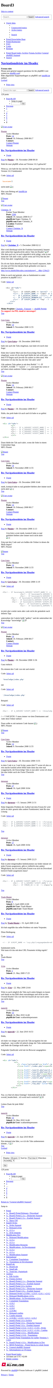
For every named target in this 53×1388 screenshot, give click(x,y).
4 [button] (6, 113)
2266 (14, 214)
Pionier (4, 131)
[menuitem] (19, 28)
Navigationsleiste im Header (19, 63)
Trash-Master (6, 897)
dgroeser (4, 781)
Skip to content (7, 11)
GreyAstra (5, 320)
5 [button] (6, 115)
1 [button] (6, 108)
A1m (3, 966)
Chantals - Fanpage (23, 309)
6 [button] (6, 118)
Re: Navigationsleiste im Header (18, 150)
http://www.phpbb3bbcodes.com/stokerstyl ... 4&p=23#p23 (25, 270)
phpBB (14, 1370)
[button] (10, 99)
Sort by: (24, 1158)
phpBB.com (15, 73)
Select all (10, 175)
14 (13, 136)
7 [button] (6, 120)
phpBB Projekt (40, 309)
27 (13, 786)
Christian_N (6, 210)
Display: (6, 1158)
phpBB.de (46, 76)
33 (13, 1013)
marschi (4, 1008)
